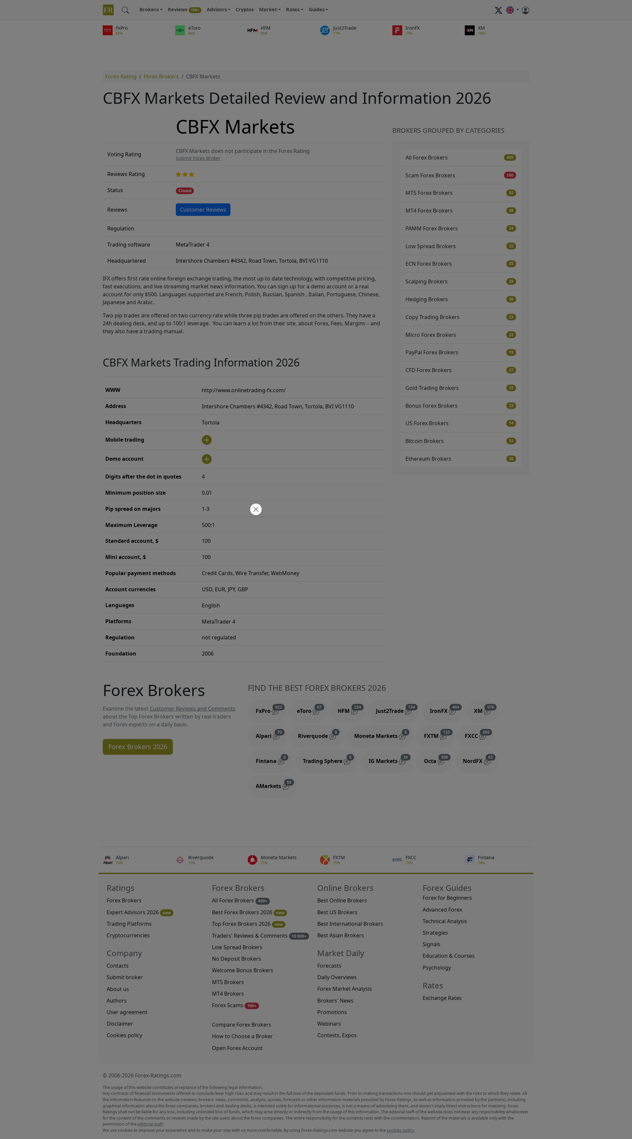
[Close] (255, 510)
